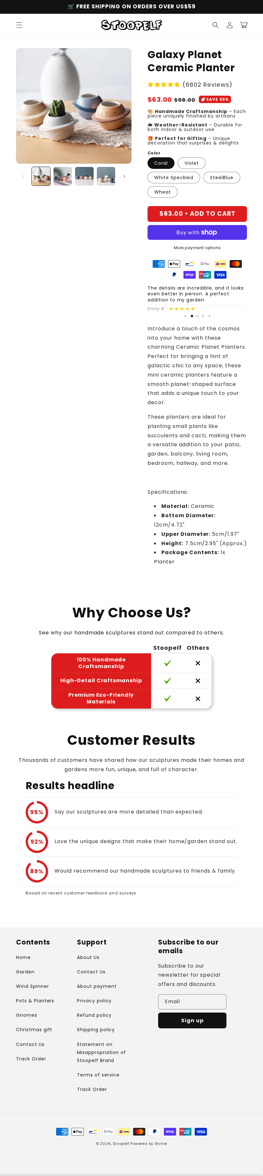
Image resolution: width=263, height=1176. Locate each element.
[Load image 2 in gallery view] (63, 176)
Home (23, 957)
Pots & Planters (35, 1000)
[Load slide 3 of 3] (203, 316)
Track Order (31, 1059)
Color (154, 153)
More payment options (197, 247)
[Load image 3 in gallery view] (84, 176)
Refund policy (94, 1015)
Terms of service (98, 1075)
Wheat (162, 192)
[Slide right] (124, 176)
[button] (19, 25)
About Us (88, 957)
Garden (25, 972)
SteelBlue (221, 177)
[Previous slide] (185, 316)
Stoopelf (121, 1143)
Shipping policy (96, 1029)
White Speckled (173, 177)
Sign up (192, 1020)
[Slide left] (23, 176)
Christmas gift (34, 1029)
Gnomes (26, 1015)
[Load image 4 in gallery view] (106, 176)
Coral (161, 163)
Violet (191, 163)
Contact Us (30, 1044)
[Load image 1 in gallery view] (41, 176)
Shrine (161, 1143)
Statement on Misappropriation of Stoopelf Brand (101, 1052)
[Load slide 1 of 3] (192, 316)
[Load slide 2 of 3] (197, 316)
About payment (96, 986)
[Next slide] (209, 316)
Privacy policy (94, 1000)
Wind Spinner (32, 986)
